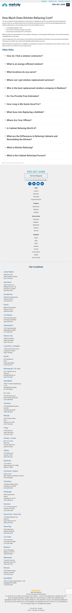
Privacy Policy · (34, 608)
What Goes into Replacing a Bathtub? (25, 112)
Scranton (7, 504)
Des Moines (8, 294)
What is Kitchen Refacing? (20, 147)
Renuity (28, 180)
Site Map (40, 608)
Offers (36, 243)
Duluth (6, 356)
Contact (36, 191)
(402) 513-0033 (8, 446)
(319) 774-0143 (8, 278)
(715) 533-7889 (8, 543)
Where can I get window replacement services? (30, 80)
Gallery (36, 254)
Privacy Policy (36, 257)
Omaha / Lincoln (10, 438)
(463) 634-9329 (8, 321)
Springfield (8, 381)
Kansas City (8, 336)
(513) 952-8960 (8, 477)
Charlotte (7, 403)
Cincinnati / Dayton (11, 471)
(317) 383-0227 (8, 332)
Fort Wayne (8, 315)
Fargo (6, 428)
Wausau (36, 228)
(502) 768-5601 (8, 352)
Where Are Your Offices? (19, 120)
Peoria (6, 305)
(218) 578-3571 (8, 365)
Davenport (7, 282)
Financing (36, 196)
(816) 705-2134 (8, 342)
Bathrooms (36, 206)
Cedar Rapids (9, 272)
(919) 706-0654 (8, 424)
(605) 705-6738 (8, 523)
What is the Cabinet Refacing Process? (26, 155)
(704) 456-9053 (8, 412)
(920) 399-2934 (8, 533)
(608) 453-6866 (8, 554)
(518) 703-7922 (8, 457)
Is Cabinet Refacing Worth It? (21, 128)
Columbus (7, 481)
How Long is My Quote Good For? (24, 104)
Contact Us (53, 1)
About (36, 238)
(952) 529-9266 (8, 377)
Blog (36, 240)
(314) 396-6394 (8, 399)
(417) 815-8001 (8, 389)
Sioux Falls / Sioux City (12, 514)
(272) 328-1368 (8, 510)
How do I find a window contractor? (25, 56)
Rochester (7, 461)
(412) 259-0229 (8, 500)
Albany (6, 450)
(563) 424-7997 (8, 290)
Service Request (36, 176)
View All (36, 230)
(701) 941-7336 (8, 434)
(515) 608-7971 (8, 301)
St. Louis (7, 393)
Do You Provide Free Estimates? (23, 96)
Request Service (64, 1)
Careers (44, 1)
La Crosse (7, 537)
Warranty (36, 194)
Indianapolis (8, 325)
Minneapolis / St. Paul (12, 369)
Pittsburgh (7, 492)
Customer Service (36, 199)
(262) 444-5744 (8, 564)
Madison (36, 222)
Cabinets (36, 212)
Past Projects (36, 252)
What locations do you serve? (21, 72)
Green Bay (36, 219)
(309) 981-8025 (8, 311)
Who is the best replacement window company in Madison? (37, 88)
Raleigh (6, 416)
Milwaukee (36, 225)
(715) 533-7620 (8, 574)
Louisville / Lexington (12, 346)
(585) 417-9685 (8, 467)
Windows (36, 209)
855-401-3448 (58, 4)
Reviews (36, 246)
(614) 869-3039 (8, 488)
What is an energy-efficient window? (25, 64)
